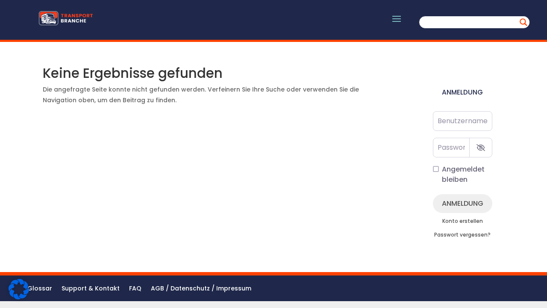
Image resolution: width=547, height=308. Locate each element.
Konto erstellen (462, 221)
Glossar (39, 289)
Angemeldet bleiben (463, 174)
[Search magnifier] (523, 22)
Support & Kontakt (91, 289)
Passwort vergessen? (462, 234)
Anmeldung (462, 203)
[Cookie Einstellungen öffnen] (19, 297)
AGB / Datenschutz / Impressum (201, 289)
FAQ (135, 289)
